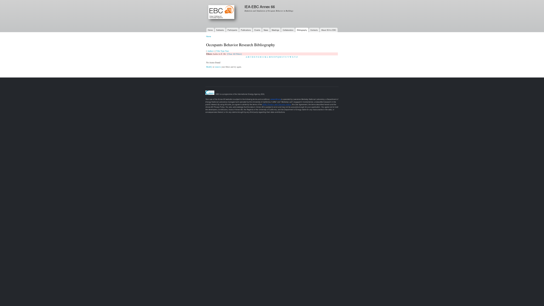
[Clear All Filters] (234, 54)
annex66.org (275, 99)
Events (257, 30)
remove (218, 66)
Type (223, 51)
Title (218, 51)
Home (210, 30)
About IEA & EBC (328, 30)
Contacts (314, 30)
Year (227, 51)
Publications (246, 30)
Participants (232, 30)
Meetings (275, 30)
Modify (209, 66)
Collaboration (288, 30)
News (266, 30)
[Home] (223, 14)
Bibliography (302, 30)
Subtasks (220, 30)
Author (210, 51)
